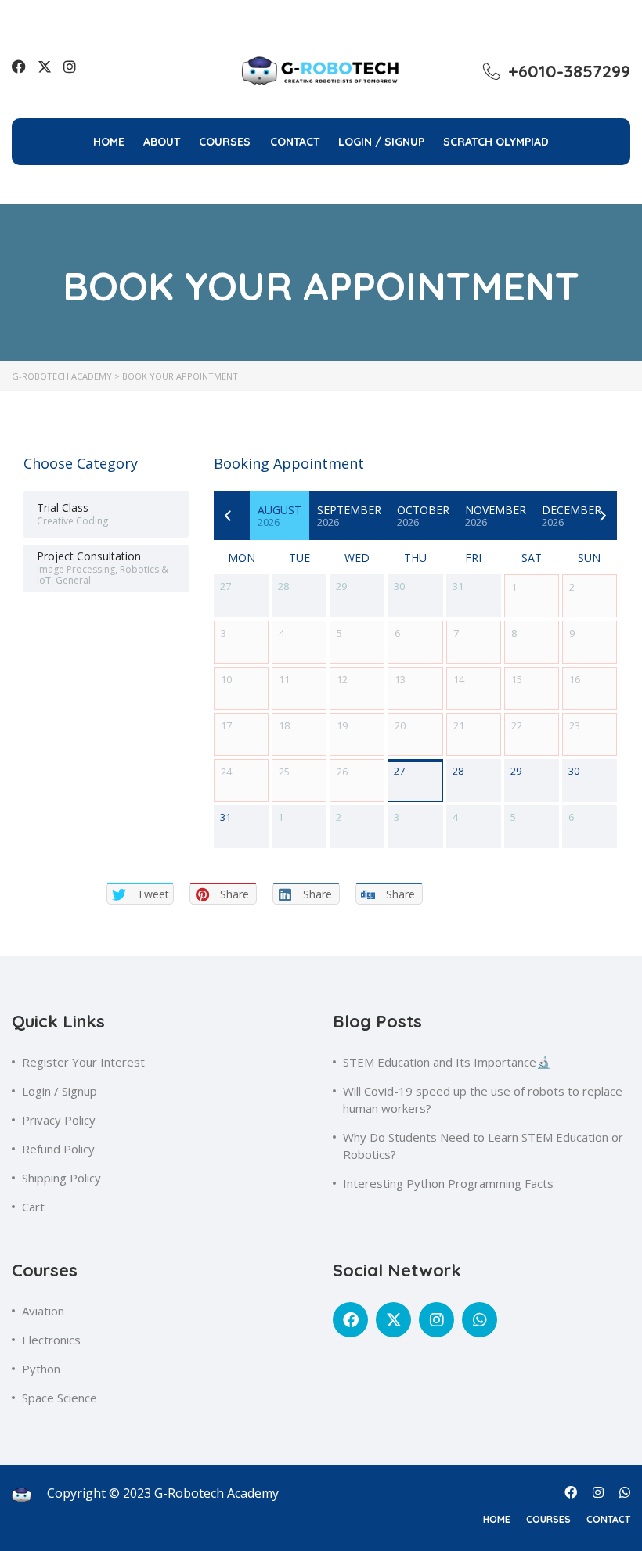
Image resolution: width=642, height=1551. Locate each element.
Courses (225, 142)
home (496, 1519)
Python (41, 1368)
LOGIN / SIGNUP (381, 142)
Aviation (43, 1311)
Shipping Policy (61, 1178)
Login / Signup (59, 1091)
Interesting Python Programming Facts (448, 1183)
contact (608, 1519)
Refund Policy (58, 1149)
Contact (294, 142)
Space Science (59, 1397)
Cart (33, 1207)
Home (108, 142)
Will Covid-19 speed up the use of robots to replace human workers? (482, 1099)
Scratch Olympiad (496, 142)
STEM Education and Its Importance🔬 (447, 1062)
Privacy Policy (59, 1120)
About (161, 142)
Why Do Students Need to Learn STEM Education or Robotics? (483, 1145)
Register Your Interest (83, 1062)
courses (548, 1519)
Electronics (51, 1340)
